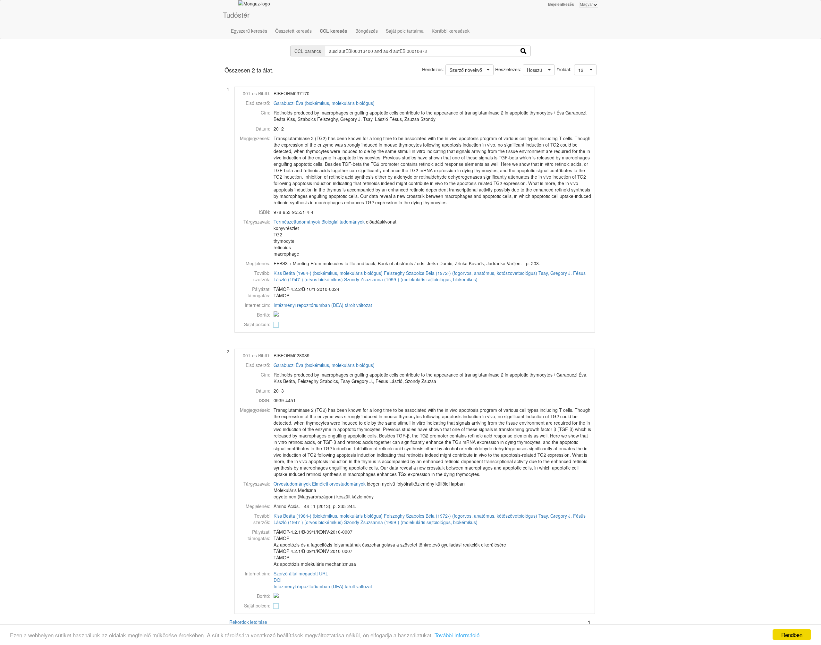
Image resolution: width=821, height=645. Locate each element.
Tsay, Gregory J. (555, 273)
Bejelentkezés (561, 4)
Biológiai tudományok (343, 221)
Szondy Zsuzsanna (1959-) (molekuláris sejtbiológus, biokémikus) (411, 279)
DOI (278, 580)
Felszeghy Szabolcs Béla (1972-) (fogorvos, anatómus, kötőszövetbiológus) (460, 273)
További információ (457, 635)
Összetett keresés (293, 31)
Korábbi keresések (451, 31)
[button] (585, 69)
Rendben (791, 635)
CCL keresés (333, 31)
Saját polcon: (257, 324)
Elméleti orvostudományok (339, 483)
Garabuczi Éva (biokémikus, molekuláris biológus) (324, 103)
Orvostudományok (292, 483)
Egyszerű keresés (249, 31)
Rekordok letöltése (248, 622)
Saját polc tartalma (405, 31)
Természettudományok (297, 221)
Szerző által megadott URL (301, 573)
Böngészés (366, 31)
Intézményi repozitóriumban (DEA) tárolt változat (323, 305)
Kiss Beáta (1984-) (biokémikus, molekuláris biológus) (328, 273)
